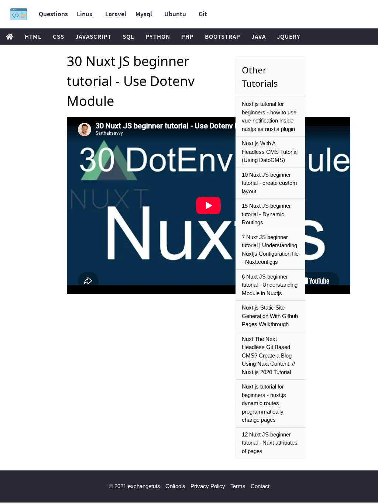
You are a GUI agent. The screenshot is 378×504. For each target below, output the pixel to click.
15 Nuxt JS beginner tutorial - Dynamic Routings (266, 214)
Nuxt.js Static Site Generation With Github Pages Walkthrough (270, 315)
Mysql (143, 14)
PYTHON (157, 36)
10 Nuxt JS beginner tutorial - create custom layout (269, 183)
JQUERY (288, 36)
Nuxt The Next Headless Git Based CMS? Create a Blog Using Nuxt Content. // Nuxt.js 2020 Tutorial (268, 355)
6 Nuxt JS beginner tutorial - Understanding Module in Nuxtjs (270, 284)
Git (203, 14)
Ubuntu (175, 14)
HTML (33, 36)
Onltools (175, 486)
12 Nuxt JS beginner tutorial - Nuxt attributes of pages (270, 442)
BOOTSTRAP (222, 36)
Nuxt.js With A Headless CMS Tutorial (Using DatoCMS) (270, 151)
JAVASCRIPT (93, 36)
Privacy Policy (207, 486)
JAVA (258, 36)
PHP (187, 36)
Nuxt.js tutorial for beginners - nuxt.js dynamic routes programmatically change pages (264, 403)
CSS (58, 36)
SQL (128, 36)
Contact (260, 486)
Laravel (115, 14)
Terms (237, 486)
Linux (85, 14)
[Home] (18, 14)
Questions (53, 14)
